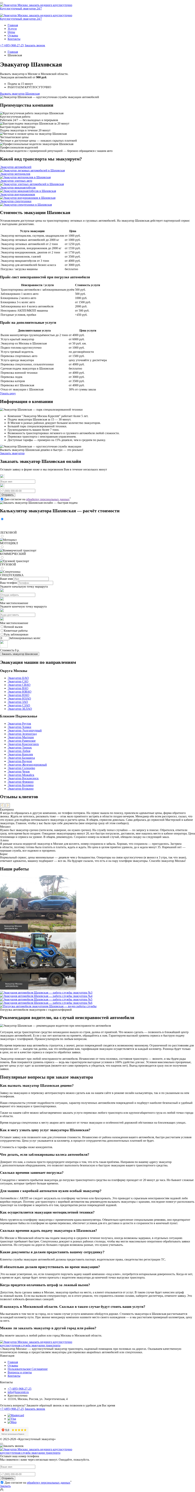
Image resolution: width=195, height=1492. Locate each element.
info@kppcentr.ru (18, 1392)
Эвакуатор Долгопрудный (25, 730)
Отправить (8, 494)
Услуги (12, 28)
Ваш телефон (8, 582)
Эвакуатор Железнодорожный (27, 764)
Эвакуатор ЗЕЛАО (20, 708)
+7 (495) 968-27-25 (12, 45)
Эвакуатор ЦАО (18, 678)
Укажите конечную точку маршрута (23, 606)
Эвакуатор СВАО (19, 684)
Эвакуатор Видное (20, 761)
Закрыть (5, 1486)
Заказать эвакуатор (12, 453)
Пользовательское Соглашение (28, 1369)
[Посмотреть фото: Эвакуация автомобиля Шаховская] (38, 931)
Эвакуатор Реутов (19, 723)
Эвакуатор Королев (20, 754)
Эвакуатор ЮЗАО (19, 698)
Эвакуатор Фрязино (21, 781)
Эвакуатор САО (18, 681)
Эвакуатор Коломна (21, 785)
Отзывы (13, 35)
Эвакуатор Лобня (19, 751)
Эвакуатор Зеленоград (22, 733)
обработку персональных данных (48, 499)
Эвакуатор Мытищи (21, 737)
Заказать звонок (35, 45)
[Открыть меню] (1, 2)
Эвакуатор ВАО (18, 688)
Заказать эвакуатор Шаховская (20, 654)
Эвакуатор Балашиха (21, 757)
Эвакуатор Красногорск (23, 744)
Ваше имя (6, 578)
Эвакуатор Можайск (21, 775)
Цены (11, 32)
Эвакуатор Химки (19, 727)
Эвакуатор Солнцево (21, 768)
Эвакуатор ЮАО (18, 695)
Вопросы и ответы (20, 1372)
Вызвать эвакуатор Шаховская (20, 93)
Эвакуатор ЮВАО (19, 691)
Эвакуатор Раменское (22, 740)
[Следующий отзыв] (7, 805)
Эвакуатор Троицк (20, 747)
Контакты (14, 38)
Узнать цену (8, 393)
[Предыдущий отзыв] (2, 805)
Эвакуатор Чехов (19, 771)
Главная (13, 25)
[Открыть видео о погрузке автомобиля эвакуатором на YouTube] (48, 1006)
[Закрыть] (1, 1443)
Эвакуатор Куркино (21, 788)
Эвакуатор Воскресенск (23, 778)
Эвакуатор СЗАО (19, 705)
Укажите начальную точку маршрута (24, 586)
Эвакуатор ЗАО (18, 702)
